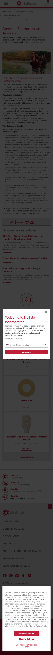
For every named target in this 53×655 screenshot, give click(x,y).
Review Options (26, 639)
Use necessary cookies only (26, 646)
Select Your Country (13, 338)
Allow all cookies (26, 633)
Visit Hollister (26, 352)
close (45, 312)
